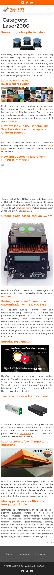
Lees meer (13, 121)
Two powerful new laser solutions (24, 396)
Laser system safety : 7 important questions (24, 443)
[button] (48, 9)
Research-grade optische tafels (23, 32)
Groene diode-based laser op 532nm (26, 216)
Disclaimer (40, 554)
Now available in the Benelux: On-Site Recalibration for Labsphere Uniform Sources (25, 129)
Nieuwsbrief (24, 554)
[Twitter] (27, 2)
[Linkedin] (22, 2)
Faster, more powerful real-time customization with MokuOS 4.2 (23, 303)
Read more (25, 208)
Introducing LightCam (17, 341)
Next (49, 542)
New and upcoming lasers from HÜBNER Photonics (23, 158)
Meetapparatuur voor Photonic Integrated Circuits (23, 503)
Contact (10, 554)
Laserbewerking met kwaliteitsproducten (16, 82)
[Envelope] (31, 2)
